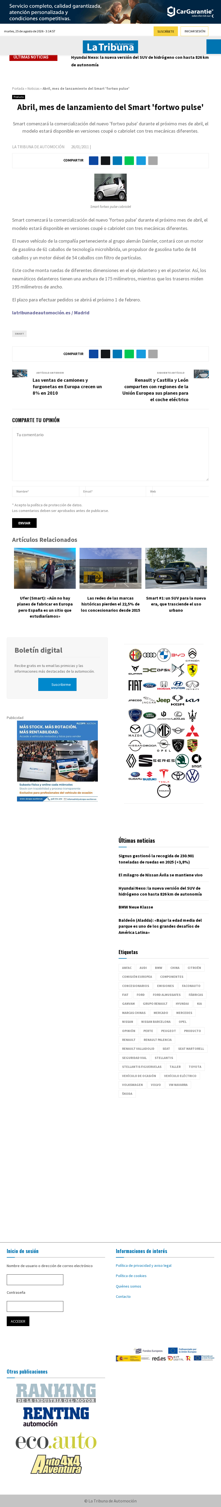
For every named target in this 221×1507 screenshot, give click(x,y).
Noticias (33, 88)
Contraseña (16, 1292)
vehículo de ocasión (139, 1076)
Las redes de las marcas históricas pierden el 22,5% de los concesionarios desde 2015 (110, 604)
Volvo (156, 1085)
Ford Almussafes (167, 995)
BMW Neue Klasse (136, 907)
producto (192, 1031)
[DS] (178, 675)
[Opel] (164, 751)
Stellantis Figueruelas (141, 1067)
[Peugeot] (178, 751)
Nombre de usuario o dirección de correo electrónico (50, 1265)
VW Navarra (178, 1085)
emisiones (165, 986)
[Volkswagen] (192, 781)
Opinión (128, 1031)
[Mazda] (135, 736)
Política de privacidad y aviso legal (143, 1265)
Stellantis (164, 1058)
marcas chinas (134, 1013)
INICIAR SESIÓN (195, 31)
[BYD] (178, 660)
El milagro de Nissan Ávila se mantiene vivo (161, 875)
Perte (148, 1031)
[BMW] (164, 660)
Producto (18, 97)
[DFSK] (164, 675)
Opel (183, 1022)
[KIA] (192, 705)
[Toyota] (178, 781)
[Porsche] (192, 751)
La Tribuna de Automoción (38, 146)
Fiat (125, 995)
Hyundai (182, 1004)
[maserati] (192, 720)
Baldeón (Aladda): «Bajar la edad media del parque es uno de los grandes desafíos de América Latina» (160, 926)
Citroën (194, 968)
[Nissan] (135, 751)
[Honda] (164, 690)
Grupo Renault (155, 1004)
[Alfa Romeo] (135, 660)
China (174, 968)
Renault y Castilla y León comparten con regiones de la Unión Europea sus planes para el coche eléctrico (155, 389)
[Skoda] (182, 766)
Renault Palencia (158, 1040)
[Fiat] (135, 690)
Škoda (127, 1094)
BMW (158, 968)
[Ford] (149, 690)
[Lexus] (178, 720)
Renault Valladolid (138, 1049)
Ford (141, 995)
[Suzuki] (149, 781)
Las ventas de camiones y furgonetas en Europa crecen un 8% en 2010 (67, 386)
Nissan (127, 1022)
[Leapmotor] (164, 720)
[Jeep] (163, 705)
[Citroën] (192, 660)
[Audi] (149, 660)
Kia (199, 1004)
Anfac (127, 968)
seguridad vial (134, 1058)
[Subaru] (135, 781)
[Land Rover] (149, 720)
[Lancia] (135, 720)
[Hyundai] (178, 690)
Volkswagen (132, 1085)
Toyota (195, 1067)
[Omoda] (149, 751)
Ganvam (128, 1004)
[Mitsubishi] (192, 736)
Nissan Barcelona (156, 1022)
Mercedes (184, 1013)
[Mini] (178, 736)
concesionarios (135, 986)
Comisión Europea (137, 977)
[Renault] (131, 766)
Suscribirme (61, 684)
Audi (143, 968)
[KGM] (177, 705)
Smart (19, 333)
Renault (129, 1040)
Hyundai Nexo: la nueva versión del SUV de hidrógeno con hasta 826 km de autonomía (140, 60)
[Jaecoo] (134, 705)
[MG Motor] (164, 736)
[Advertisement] (110, 1167)
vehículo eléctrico (180, 1076)
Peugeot (168, 1031)
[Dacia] (149, 675)
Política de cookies (131, 1275)
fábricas (196, 995)
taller (175, 1067)
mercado (161, 1013)
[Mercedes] (149, 736)
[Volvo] (164, 796)
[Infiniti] (192, 690)
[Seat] (145, 766)
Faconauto (191, 986)
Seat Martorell (191, 1049)
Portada (18, 88)
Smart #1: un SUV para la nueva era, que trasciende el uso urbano (176, 604)
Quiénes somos (128, 1286)
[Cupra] (135, 675)
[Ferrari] (192, 675)
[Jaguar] (149, 705)
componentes (171, 977)
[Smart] (196, 766)
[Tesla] (164, 781)
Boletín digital (38, 650)
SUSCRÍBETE (165, 31)
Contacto (123, 1296)
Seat (166, 1049)
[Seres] (164, 766)
